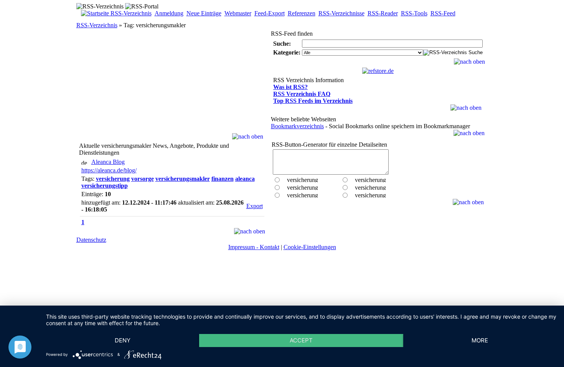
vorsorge (142, 178)
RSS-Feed (442, 13)
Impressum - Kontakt (253, 247)
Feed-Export (269, 13)
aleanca (245, 178)
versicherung (113, 178)
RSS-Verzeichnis (96, 25)
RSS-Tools (414, 13)
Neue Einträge (203, 13)
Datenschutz (91, 239)
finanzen (222, 178)
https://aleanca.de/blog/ (109, 170)
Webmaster (237, 13)
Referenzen (301, 13)
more (480, 340)
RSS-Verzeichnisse (341, 13)
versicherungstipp (104, 185)
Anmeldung (169, 13)
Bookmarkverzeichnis (297, 126)
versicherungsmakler (182, 178)
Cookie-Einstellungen (310, 247)
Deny (122, 340)
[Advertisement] (172, 85)
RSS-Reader (383, 13)
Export (254, 206)
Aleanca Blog (108, 162)
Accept (301, 340)
